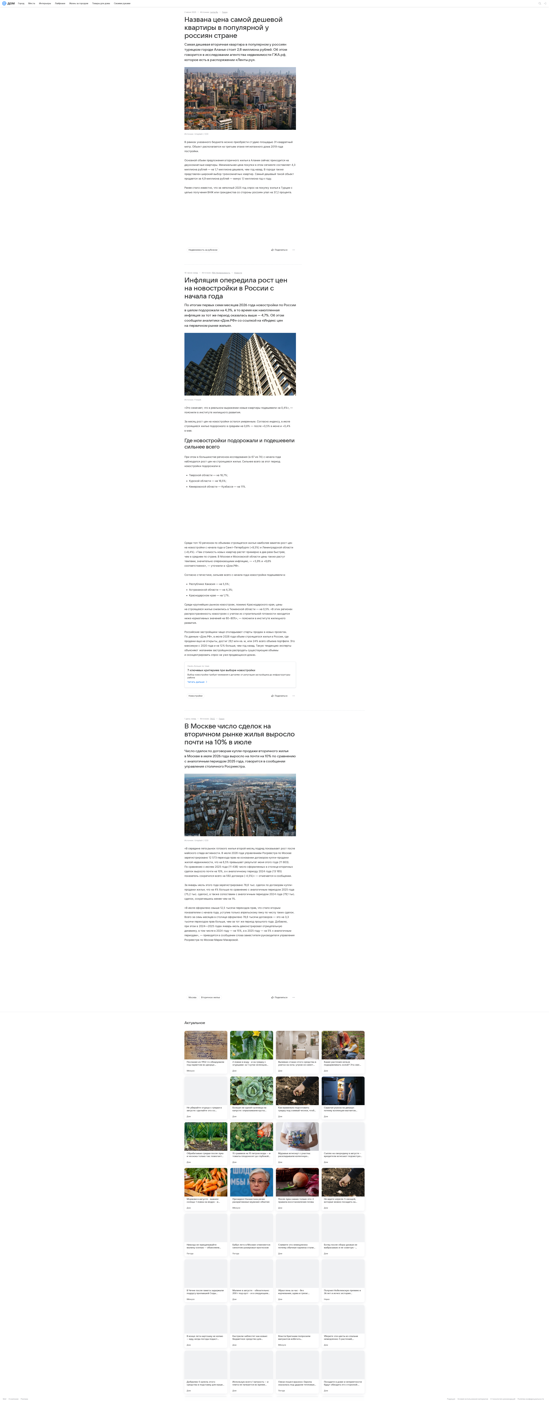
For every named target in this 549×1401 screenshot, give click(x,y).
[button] (240, 98)
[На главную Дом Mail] (10, 3)
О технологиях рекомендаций (502, 1399)
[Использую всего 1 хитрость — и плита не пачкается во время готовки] (251, 1372)
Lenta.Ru (214, 12)
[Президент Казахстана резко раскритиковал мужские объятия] (251, 1189)
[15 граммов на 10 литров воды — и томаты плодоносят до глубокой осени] (251, 1143)
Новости (238, 273)
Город (224, 12)
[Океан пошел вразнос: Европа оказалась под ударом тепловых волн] (297, 1372)
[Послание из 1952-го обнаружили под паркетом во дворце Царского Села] (205, 1052)
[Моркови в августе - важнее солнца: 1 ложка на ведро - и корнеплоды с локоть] (205, 1189)
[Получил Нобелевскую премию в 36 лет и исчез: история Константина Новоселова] (343, 1280)
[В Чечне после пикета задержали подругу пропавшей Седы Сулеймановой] (205, 1280)
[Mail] (4, 3)
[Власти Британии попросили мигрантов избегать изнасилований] (297, 1326)
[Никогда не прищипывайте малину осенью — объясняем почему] (205, 1235)
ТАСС (212, 719)
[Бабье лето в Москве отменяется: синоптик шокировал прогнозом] (251, 1235)
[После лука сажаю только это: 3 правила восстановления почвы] (297, 1189)
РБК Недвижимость (221, 273)
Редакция (451, 1399)
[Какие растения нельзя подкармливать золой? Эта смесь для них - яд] (343, 1052)
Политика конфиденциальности (531, 1399)
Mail (4, 1399)
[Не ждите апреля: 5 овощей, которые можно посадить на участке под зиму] (343, 1189)
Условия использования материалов (473, 1399)
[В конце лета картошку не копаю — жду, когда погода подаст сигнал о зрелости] (205, 1326)
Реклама (24, 1399)
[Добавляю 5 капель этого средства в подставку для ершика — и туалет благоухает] (205, 1372)
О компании (13, 1399)
